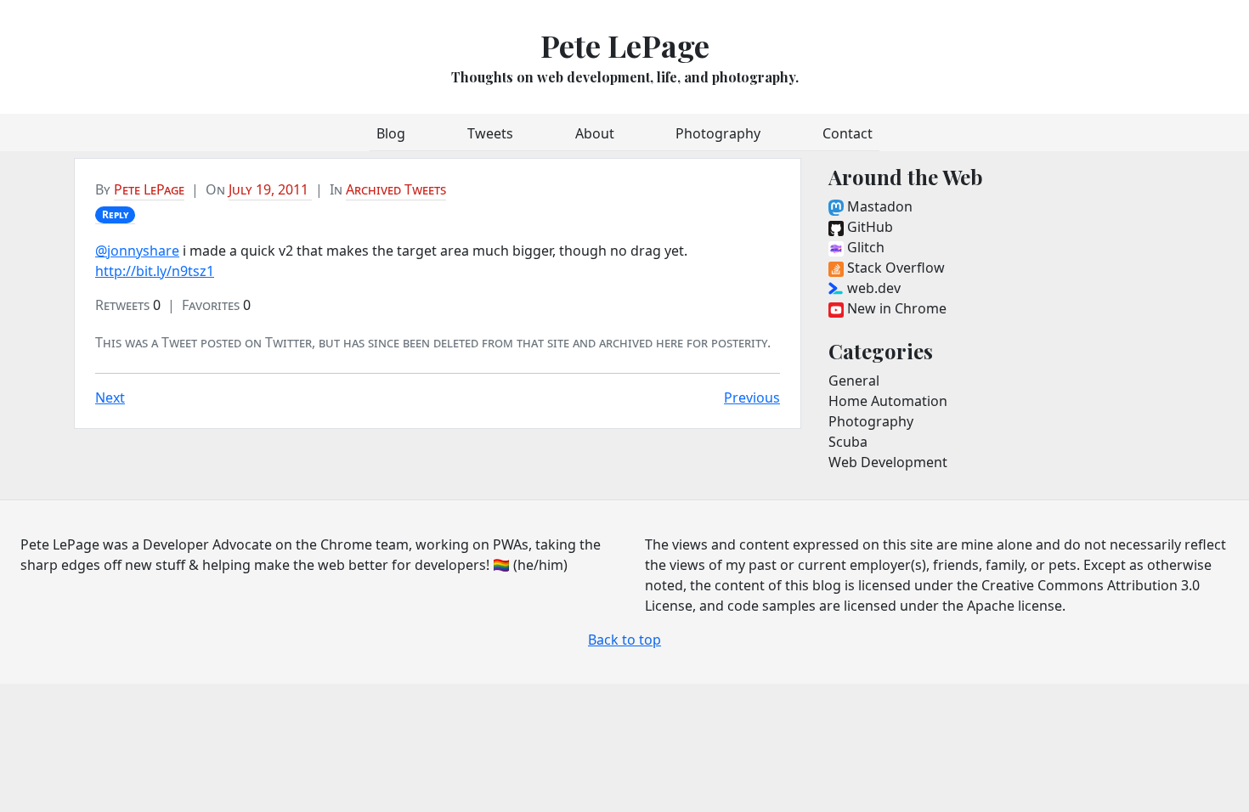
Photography (717, 133)
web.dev (872, 288)
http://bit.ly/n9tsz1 (154, 271)
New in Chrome (895, 308)
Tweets (490, 133)
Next (110, 397)
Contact (847, 133)
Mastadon (878, 206)
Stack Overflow (894, 267)
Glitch (864, 247)
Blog (390, 133)
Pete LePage (624, 45)
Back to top (624, 639)
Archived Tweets (396, 189)
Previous (752, 397)
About (594, 133)
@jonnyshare (137, 250)
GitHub (868, 226)
